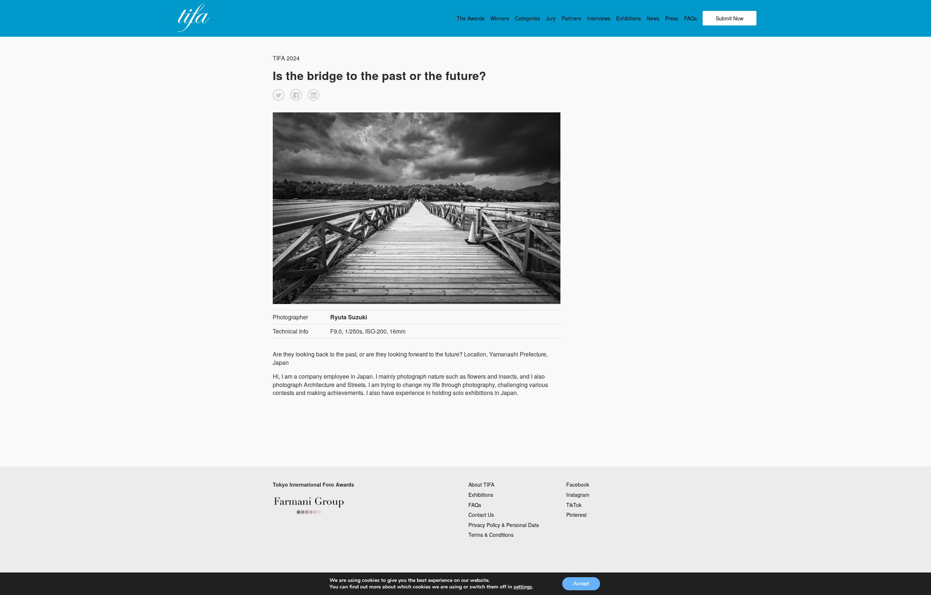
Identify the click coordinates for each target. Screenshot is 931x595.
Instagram (578, 494)
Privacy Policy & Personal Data (503, 524)
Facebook (577, 484)
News (653, 18)
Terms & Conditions (491, 534)
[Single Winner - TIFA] (193, 18)
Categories (527, 18)
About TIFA (481, 484)
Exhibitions (628, 18)
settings (523, 587)
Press (671, 18)
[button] (278, 95)
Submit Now (729, 18)
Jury (551, 18)
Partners (571, 18)
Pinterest (576, 514)
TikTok (574, 504)
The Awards (470, 18)
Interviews (598, 18)
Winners (499, 18)
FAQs (690, 18)
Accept (581, 583)
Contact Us (481, 514)
